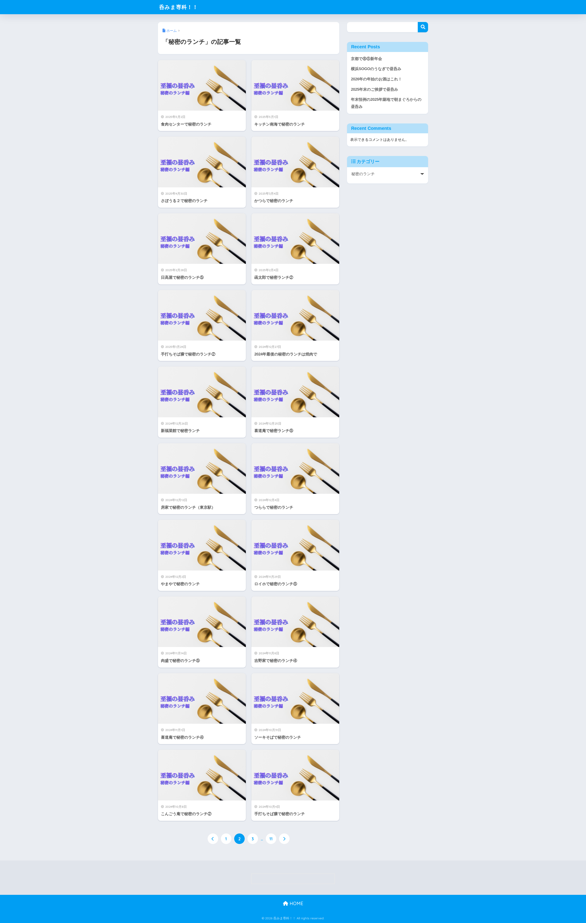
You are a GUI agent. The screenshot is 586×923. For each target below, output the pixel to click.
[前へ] (213, 838)
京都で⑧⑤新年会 (366, 59)
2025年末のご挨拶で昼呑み (374, 89)
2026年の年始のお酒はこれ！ (376, 79)
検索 (423, 27)
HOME (295, 903)
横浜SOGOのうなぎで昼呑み (376, 69)
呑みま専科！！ (178, 7)
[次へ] (284, 838)
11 (271, 838)
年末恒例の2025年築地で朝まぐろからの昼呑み (386, 103)
